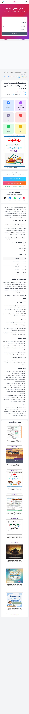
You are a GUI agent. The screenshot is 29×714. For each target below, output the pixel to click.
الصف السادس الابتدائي (15, 72)
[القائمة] (26, 2)
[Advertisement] (14, 55)
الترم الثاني (5, 72)
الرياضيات (23, 74)
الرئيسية (25, 72)
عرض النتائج (14, 33)
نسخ (6, 94)
